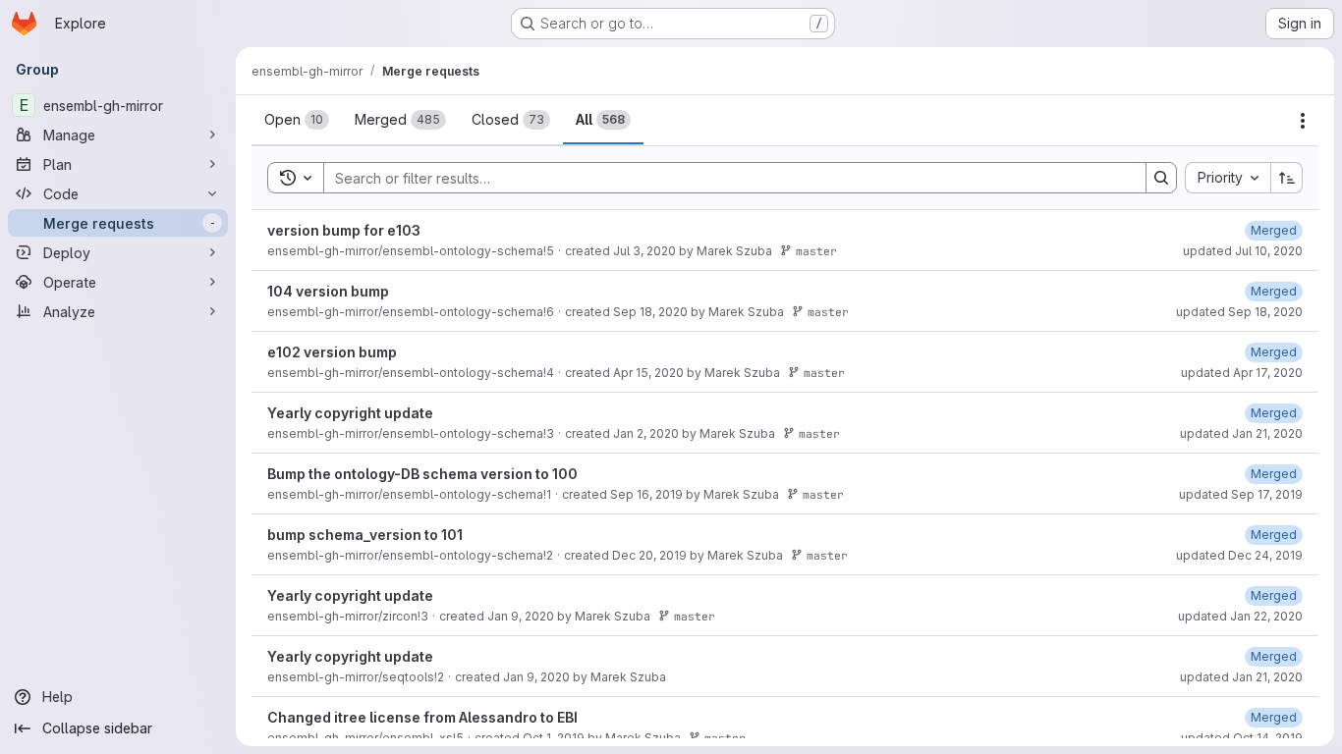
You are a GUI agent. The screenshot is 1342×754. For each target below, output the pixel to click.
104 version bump (328, 291)
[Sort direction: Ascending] (1287, 177)
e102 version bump (332, 352)
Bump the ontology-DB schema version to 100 (422, 473)
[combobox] (1227, 177)
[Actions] (1302, 120)
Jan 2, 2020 (646, 433)
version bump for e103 (343, 230)
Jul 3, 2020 (644, 250)
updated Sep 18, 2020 (1239, 311)
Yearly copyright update (350, 412)
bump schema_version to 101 (365, 534)
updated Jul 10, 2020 (1243, 250)
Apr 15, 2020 (648, 372)
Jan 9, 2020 (520, 616)
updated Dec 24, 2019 (1239, 555)
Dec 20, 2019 (649, 555)
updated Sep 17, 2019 (1241, 494)
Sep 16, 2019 (646, 494)
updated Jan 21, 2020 (1241, 433)
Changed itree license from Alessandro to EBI (422, 717)
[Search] (1161, 177)
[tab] (297, 119)
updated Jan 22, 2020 (1240, 616)
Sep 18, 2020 (650, 311)
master (816, 250)
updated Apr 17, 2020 (1242, 372)
